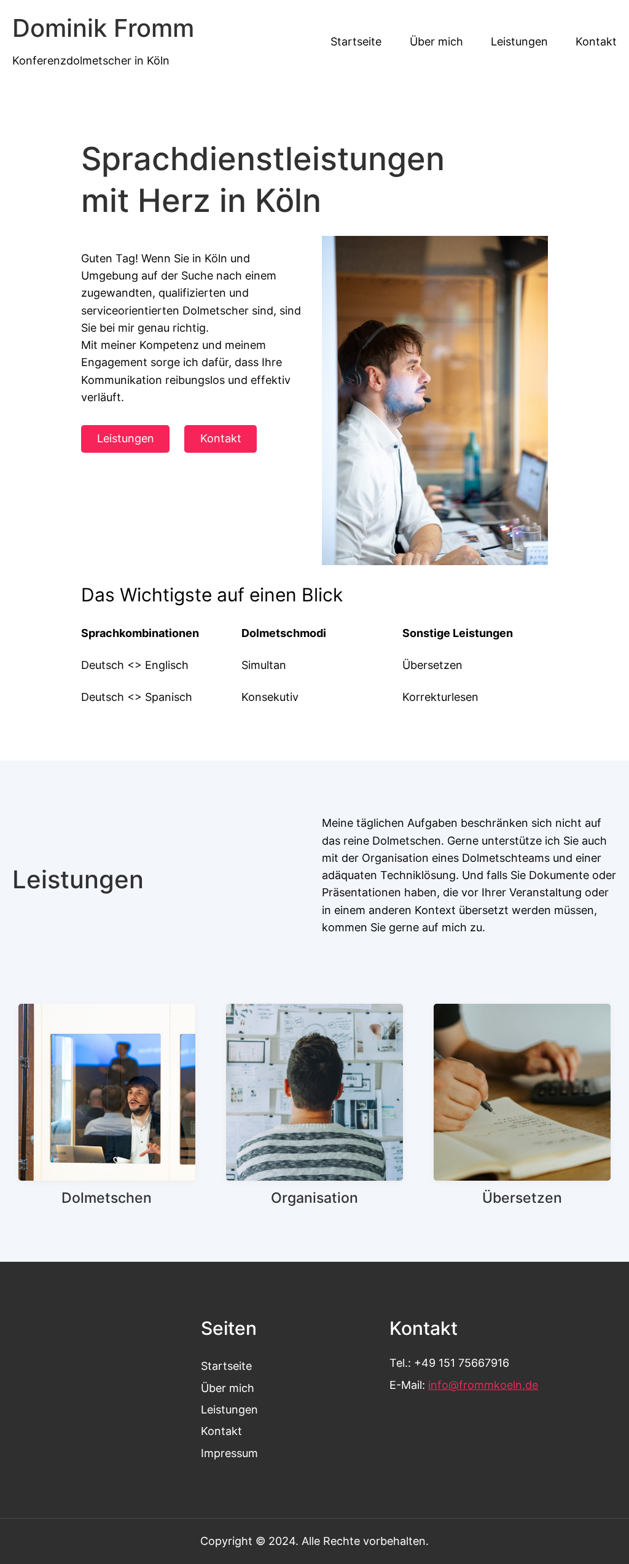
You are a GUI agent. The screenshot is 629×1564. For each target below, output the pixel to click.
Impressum (229, 1453)
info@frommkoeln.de (483, 1384)
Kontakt (220, 438)
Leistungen (125, 438)
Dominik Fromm (103, 28)
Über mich (227, 1388)
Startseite (226, 1365)
